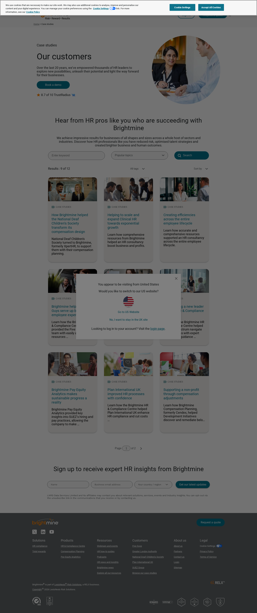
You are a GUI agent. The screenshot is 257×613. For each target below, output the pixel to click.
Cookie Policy (33, 12)
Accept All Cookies (211, 7)
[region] (128, 8)
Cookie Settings (101, 8)
